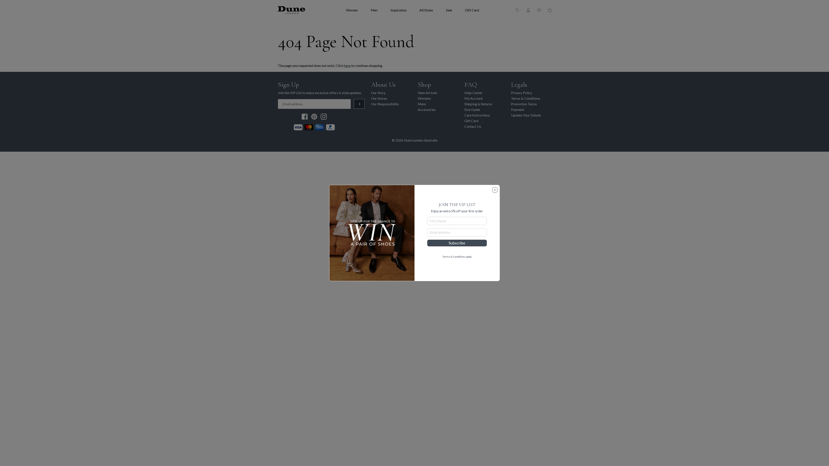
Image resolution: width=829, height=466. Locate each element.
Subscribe (457, 243)
